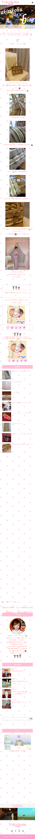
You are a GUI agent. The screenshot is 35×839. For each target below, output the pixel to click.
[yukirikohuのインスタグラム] (12, 328)
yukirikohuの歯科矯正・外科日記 (17, 751)
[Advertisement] (17, 526)
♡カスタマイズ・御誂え (20, 43)
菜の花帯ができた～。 (17, 423)
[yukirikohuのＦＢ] (8, 328)
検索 (31, 718)
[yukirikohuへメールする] (24, 328)
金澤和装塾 (10, 648)
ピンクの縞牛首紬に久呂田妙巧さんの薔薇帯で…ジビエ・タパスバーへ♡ (25, 608)
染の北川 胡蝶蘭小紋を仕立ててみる (21, 402)
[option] (9, 814)
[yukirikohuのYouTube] (16, 328)
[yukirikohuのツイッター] (20, 328)
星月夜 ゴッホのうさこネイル (19, 702)
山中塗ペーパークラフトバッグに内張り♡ (22, 434)
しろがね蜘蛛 (15, 392)
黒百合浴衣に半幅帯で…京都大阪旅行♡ (9, 608)
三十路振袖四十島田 (17, 381)
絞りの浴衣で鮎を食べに (18, 671)
